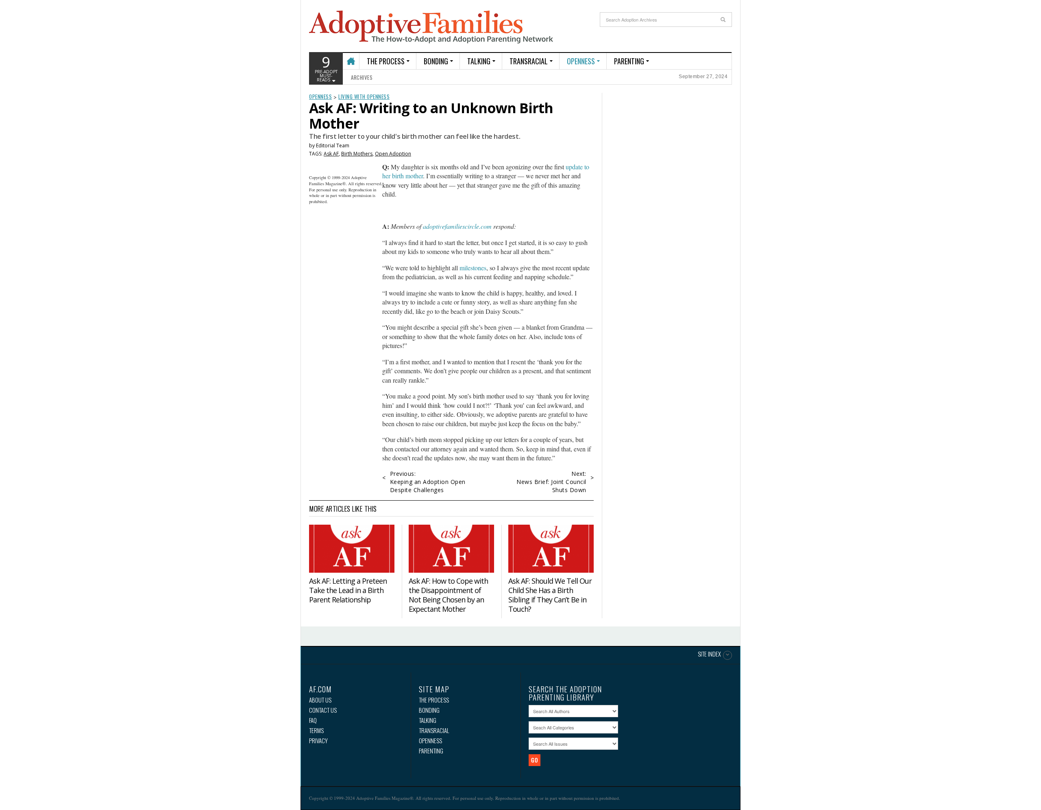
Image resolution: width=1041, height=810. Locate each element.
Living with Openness (364, 96)
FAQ (313, 720)
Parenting (629, 61)
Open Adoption (393, 153)
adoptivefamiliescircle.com (457, 226)
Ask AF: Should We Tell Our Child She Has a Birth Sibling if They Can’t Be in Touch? (550, 595)
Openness (581, 61)
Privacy (318, 740)
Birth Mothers (356, 153)
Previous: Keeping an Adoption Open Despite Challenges (428, 482)
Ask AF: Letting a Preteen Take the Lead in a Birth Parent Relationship (348, 590)
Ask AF (331, 153)
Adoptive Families (431, 27)
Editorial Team (332, 145)
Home (351, 57)
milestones (473, 267)
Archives (361, 77)
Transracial (529, 61)
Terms (316, 730)
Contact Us (323, 710)
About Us (320, 700)
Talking (478, 61)
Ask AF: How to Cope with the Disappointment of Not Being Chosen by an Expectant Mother (448, 595)
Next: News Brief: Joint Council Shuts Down (551, 482)
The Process (386, 61)
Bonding (436, 61)
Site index (709, 654)
